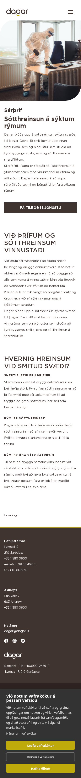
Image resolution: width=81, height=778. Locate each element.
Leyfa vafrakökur (40, 745)
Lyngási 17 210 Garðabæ (13, 549)
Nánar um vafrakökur (21, 733)
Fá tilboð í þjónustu (40, 207)
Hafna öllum (40, 768)
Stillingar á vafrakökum (40, 756)
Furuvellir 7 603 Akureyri (13, 598)
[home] (16, 12)
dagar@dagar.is (16, 631)
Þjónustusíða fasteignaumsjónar (16, 578)
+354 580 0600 (15, 558)
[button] (70, 12)
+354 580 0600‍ (15, 607)
